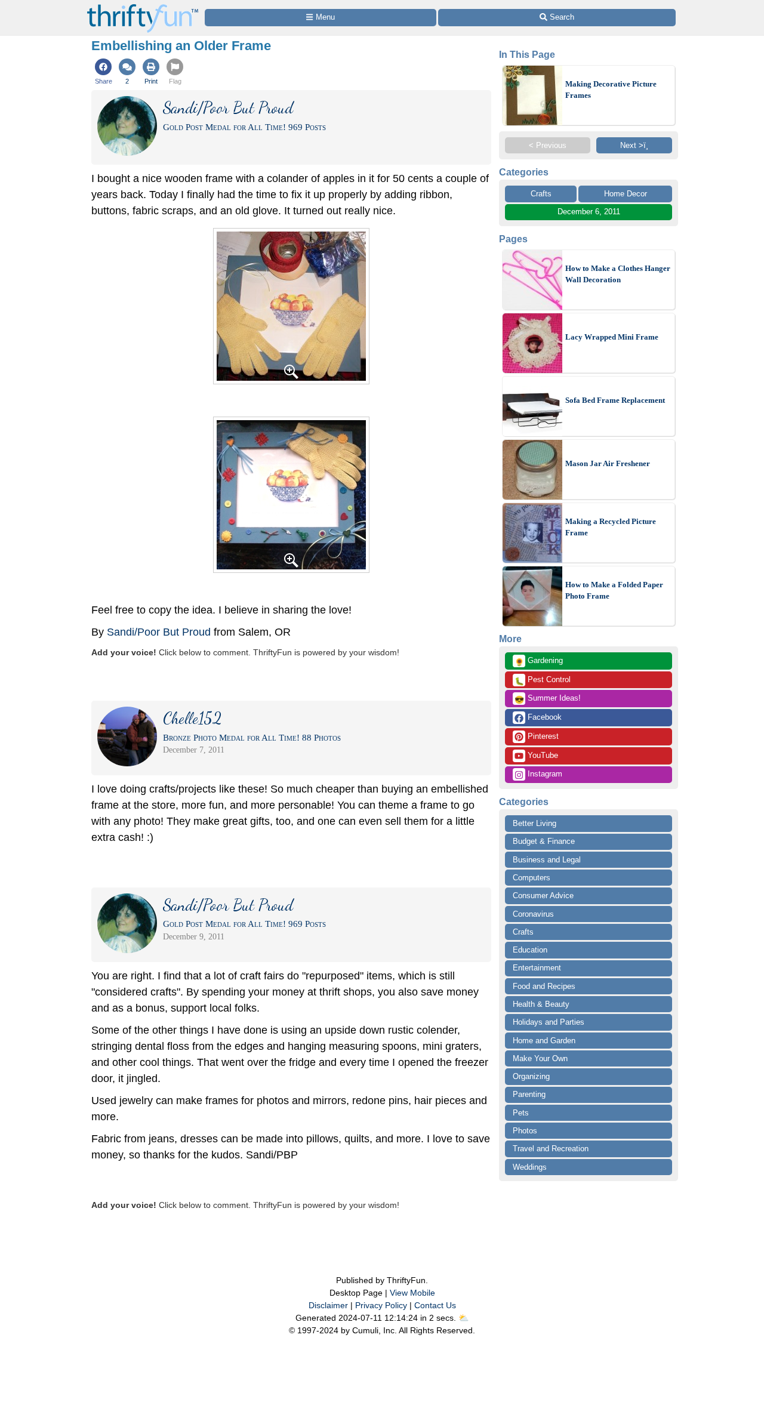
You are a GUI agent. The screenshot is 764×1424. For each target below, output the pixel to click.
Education (530, 949)
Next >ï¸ (634, 145)
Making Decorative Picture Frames (611, 89)
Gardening (539, 661)
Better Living (534, 823)
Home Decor (625, 193)
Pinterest (542, 736)
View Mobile (412, 1292)
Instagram (543, 773)
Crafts (541, 193)
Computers (531, 877)
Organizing (531, 1076)
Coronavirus (533, 914)
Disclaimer (328, 1305)
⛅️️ (463, 1318)
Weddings (530, 1167)
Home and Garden (544, 1040)
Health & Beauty (541, 1004)
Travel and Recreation (551, 1148)
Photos (525, 1130)
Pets (521, 1112)
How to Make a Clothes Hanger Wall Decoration (617, 274)
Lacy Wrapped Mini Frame (611, 336)
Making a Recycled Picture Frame (610, 527)
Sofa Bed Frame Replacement (615, 400)
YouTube (541, 755)
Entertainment (537, 967)
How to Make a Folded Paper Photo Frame (614, 590)
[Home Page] (143, 7)
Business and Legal (547, 859)
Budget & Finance (544, 841)
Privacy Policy (381, 1305)
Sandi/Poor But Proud (159, 632)
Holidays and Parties (548, 1022)
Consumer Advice (543, 895)
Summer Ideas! (548, 698)
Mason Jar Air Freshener (607, 463)
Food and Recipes (544, 986)
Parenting (529, 1094)
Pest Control (543, 680)
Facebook (543, 717)
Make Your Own (540, 1058)
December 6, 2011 (588, 211)
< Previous (547, 145)
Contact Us (435, 1305)
